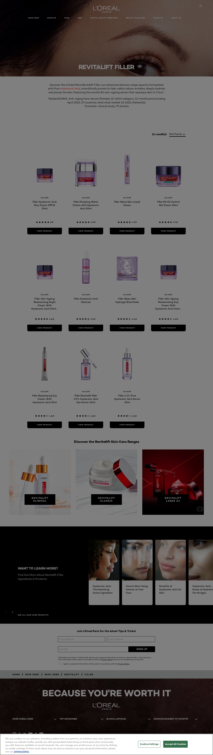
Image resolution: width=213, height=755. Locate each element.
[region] (106, 744)
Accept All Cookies (175, 744)
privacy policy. (21, 751)
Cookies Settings (149, 744)
